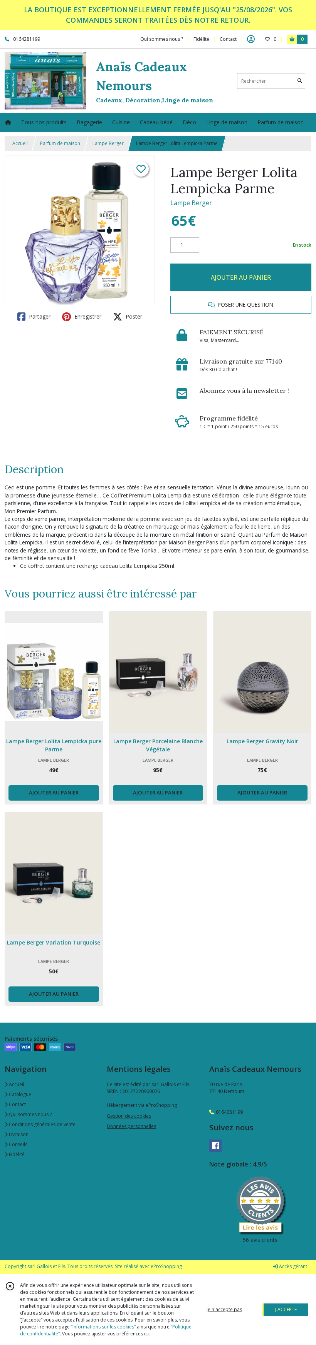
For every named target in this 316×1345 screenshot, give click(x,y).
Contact (228, 39)
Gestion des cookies (129, 1116)
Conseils (17, 1144)
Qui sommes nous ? (30, 1114)
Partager (38, 316)
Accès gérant (292, 1266)
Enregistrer (87, 316)
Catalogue (19, 1094)
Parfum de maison (60, 143)
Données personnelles (131, 1126)
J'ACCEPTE (286, 1309)
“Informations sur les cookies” (103, 1326)
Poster (133, 316)
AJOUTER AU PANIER (241, 277)
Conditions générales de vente (42, 1124)
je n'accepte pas (224, 1309)
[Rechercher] (300, 80)
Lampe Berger (108, 143)
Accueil (20, 143)
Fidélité (16, 1154)
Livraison (18, 1134)
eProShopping (166, 1266)
